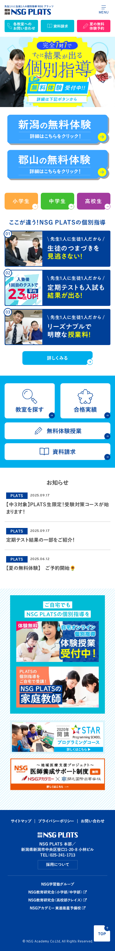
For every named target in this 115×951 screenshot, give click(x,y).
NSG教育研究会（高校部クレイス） (55, 900)
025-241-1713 (62, 855)
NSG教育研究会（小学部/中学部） (55, 892)
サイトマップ (21, 821)
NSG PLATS (29, 10)
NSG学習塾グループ (57, 884)
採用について (57, 865)
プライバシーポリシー (56, 821)
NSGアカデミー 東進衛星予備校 (55, 908)
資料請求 (60, 26)
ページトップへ (102, 933)
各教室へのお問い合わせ (24, 26)
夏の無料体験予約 (97, 26)
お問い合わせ (93, 821)
